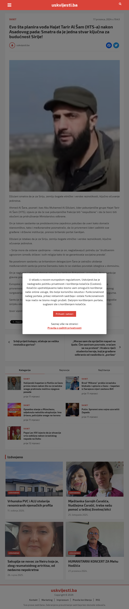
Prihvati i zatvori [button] (64, 313)
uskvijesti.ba (65, 5)
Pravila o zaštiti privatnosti (64, 327)
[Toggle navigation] (9, 5)
